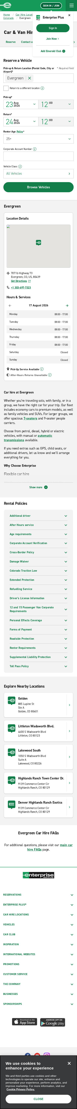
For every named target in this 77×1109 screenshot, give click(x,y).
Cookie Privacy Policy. (21, 1089)
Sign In (53, 28)
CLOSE (38, 1099)
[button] (71, 5)
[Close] (69, 1063)
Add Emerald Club (51, 51)
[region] (38, 1082)
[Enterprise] (5, 5)
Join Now (51, 39)
